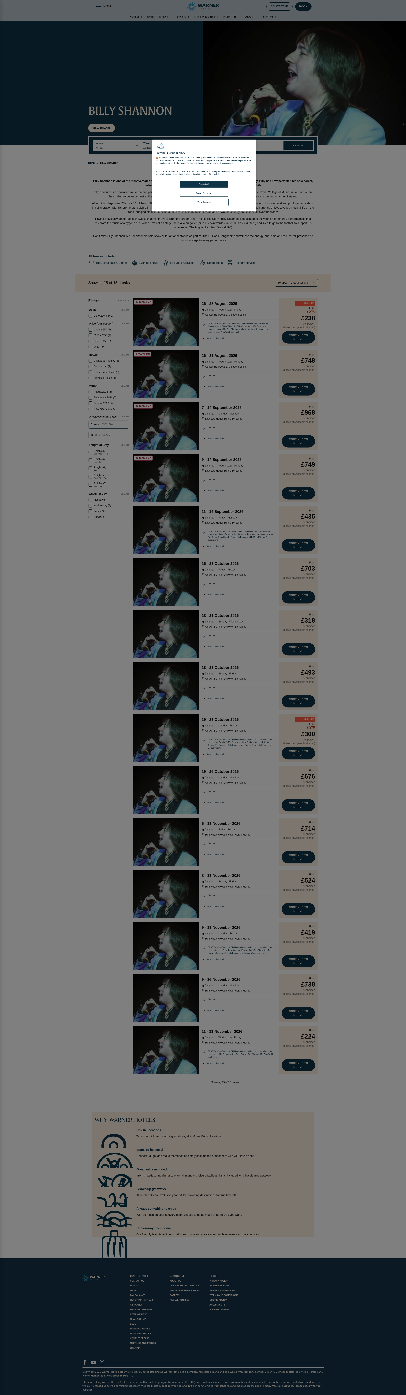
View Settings (204, 202)
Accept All (204, 184)
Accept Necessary (204, 193)
